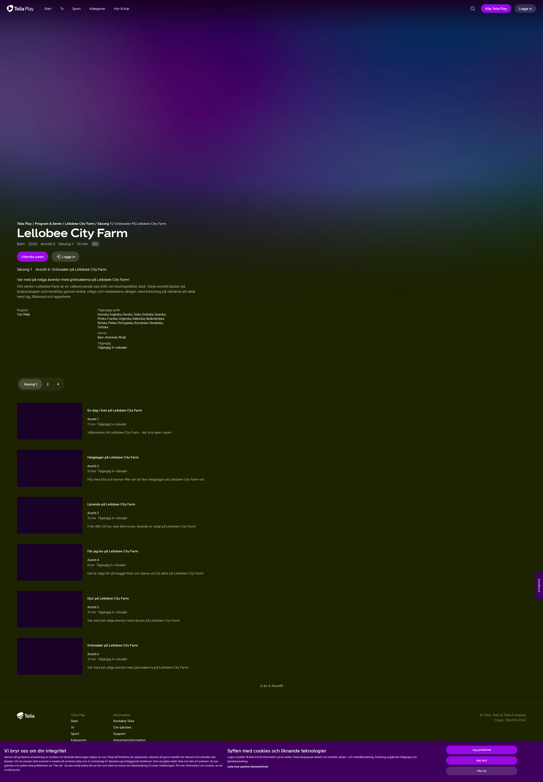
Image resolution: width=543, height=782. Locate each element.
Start (74, 721)
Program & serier (48, 223)
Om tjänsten (122, 727)
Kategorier (79, 740)
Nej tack (481, 760)
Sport (75, 733)
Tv (72, 727)
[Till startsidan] (20, 8)
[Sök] (472, 8)
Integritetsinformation (129, 740)
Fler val (481, 770)
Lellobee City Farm (79, 223)
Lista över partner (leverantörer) (247, 766)
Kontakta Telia (123, 721)
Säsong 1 (105, 223)
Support (119, 733)
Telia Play (24, 223)
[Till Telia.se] (25, 715)
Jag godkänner (481, 749)
